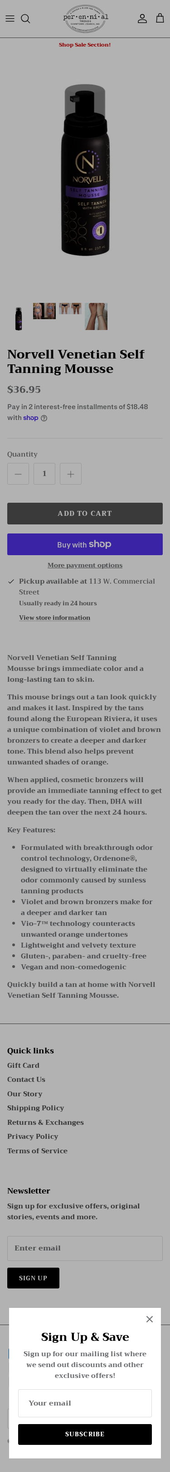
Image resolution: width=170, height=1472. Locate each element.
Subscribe (84, 1434)
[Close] (150, 1319)
